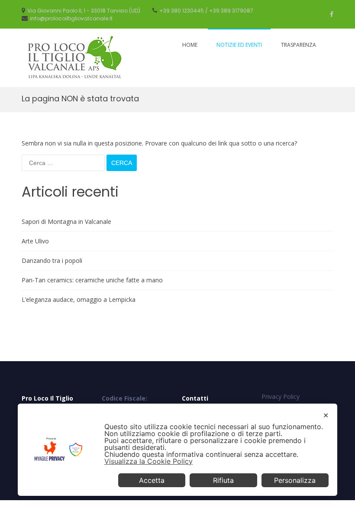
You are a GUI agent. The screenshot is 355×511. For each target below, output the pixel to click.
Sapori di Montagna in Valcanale (66, 221)
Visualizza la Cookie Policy (148, 461)
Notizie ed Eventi (239, 45)
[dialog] (177, 450)
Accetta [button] (152, 480)
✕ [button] (326, 415)
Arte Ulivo (35, 241)
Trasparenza (298, 45)
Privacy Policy (280, 396)
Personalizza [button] (295, 480)
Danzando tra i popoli (52, 260)
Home (189, 45)
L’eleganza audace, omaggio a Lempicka (79, 299)
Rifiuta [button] (223, 480)
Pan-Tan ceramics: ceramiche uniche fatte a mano (92, 280)
